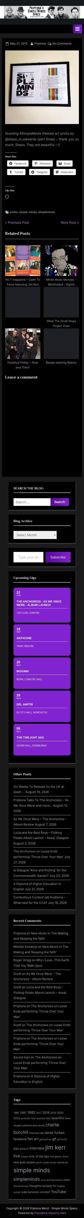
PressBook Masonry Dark (50, 1213)
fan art (33, 1139)
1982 (31, 1112)
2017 (39, 1112)
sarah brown (49, 1162)
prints (14, 212)
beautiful (57, 1118)
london (24, 1156)
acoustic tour (28, 1118)
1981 (23, 1112)
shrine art (62, 1162)
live (16, 1156)
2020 (60, 1112)
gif (54, 1139)
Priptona (40, 43)
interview (37, 1148)
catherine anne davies (33, 1125)
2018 (46, 1113)
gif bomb (62, 1139)
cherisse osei (36, 1132)
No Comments (62, 43)
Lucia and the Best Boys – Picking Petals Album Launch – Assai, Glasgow (40, 992)
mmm (66, 1156)
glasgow (24, 1148)
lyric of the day (39, 1156)
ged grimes (45, 1139)
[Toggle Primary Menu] (77, 29)
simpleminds (46, 212)
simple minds (27, 212)
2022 (16, 1118)
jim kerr (55, 1147)
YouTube (58, 1191)
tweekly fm (49, 1185)
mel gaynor (56, 1156)
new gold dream (24, 1162)
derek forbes (54, 1133)
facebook (20, 1139)
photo (39, 1162)
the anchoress (21, 1186)
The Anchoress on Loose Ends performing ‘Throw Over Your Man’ (40, 1011)
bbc (48, 1118)
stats (66, 1179)
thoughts (35, 1185)
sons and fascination (52, 1180)
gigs (16, 1148)
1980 (16, 1112)
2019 (53, 1112)
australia (40, 1118)
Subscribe (58, 557)
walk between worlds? (35, 1192)
